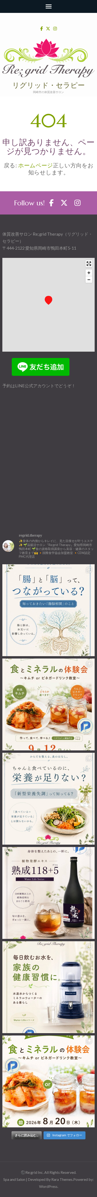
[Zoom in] (88, 272)
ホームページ (35, 165)
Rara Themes (62, 1179)
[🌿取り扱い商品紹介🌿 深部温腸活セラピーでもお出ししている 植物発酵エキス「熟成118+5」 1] (48, 893)
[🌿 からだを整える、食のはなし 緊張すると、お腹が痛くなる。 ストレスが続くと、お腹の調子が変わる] (48, 610)
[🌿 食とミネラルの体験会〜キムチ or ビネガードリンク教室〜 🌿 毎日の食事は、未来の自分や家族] (48, 1081)
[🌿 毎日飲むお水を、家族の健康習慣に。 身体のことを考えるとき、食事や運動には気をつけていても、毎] (48, 987)
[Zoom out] (88, 279)
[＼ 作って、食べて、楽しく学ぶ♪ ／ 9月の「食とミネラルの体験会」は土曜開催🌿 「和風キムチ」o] (48, 704)
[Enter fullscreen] (88, 263)
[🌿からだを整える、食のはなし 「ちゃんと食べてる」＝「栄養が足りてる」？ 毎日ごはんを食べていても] (48, 799)
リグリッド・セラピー (48, 85)
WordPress (48, 1186)
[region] (48, 305)
